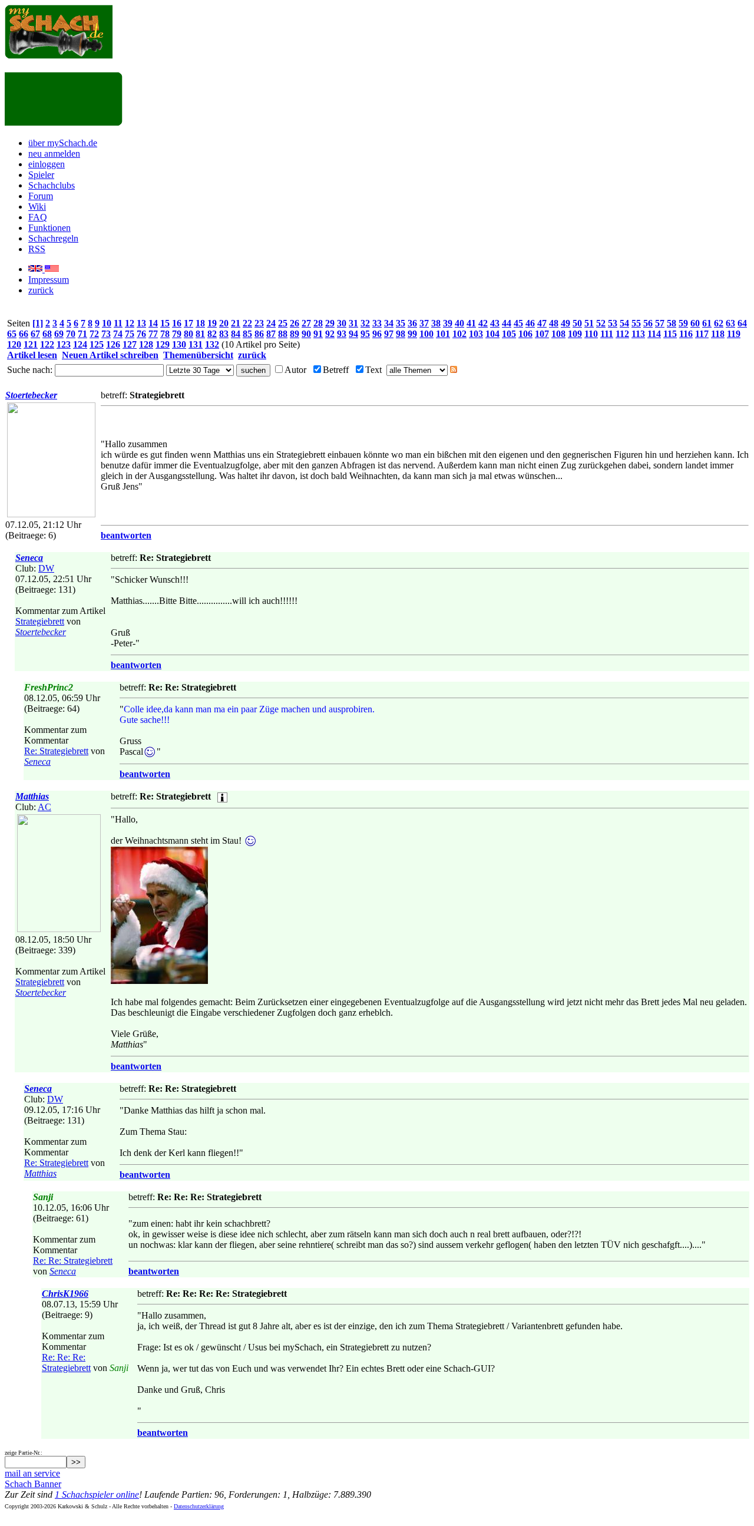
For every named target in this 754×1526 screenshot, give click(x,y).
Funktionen (49, 228)
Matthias (32, 796)
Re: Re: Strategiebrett (73, 1261)
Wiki (37, 207)
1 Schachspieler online (97, 1494)
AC (44, 807)
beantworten (126, 535)
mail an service (32, 1473)
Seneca (29, 558)
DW (46, 568)
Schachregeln (53, 238)
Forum (40, 196)
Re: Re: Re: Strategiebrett (66, 1362)
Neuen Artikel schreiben (110, 355)
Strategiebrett (39, 621)
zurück (41, 290)
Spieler (41, 175)
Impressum (48, 280)
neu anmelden (54, 153)
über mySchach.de (62, 143)
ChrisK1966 (65, 1294)
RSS (36, 249)
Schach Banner (33, 1484)
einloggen (46, 164)
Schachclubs (51, 185)
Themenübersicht (198, 355)
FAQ (37, 217)
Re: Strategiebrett (56, 751)
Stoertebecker (31, 395)
